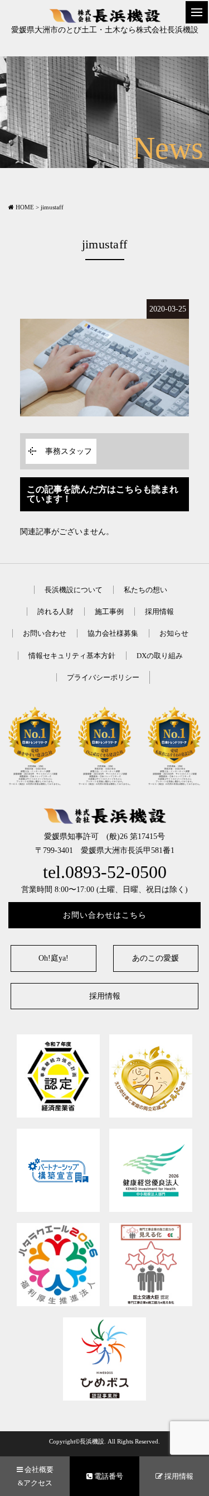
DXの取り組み (160, 655)
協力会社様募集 (113, 633)
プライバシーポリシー (103, 677)
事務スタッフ (68, 451)
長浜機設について (74, 590)
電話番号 (108, 1476)
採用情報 (159, 611)
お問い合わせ (44, 633)
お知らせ (173, 633)
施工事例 (109, 611)
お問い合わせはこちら (105, 915)
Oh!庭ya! (53, 958)
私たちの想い (145, 590)
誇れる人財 (55, 611)
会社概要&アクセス (36, 1476)
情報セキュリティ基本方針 (71, 655)
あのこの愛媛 (155, 958)
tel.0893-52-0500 (105, 872)
